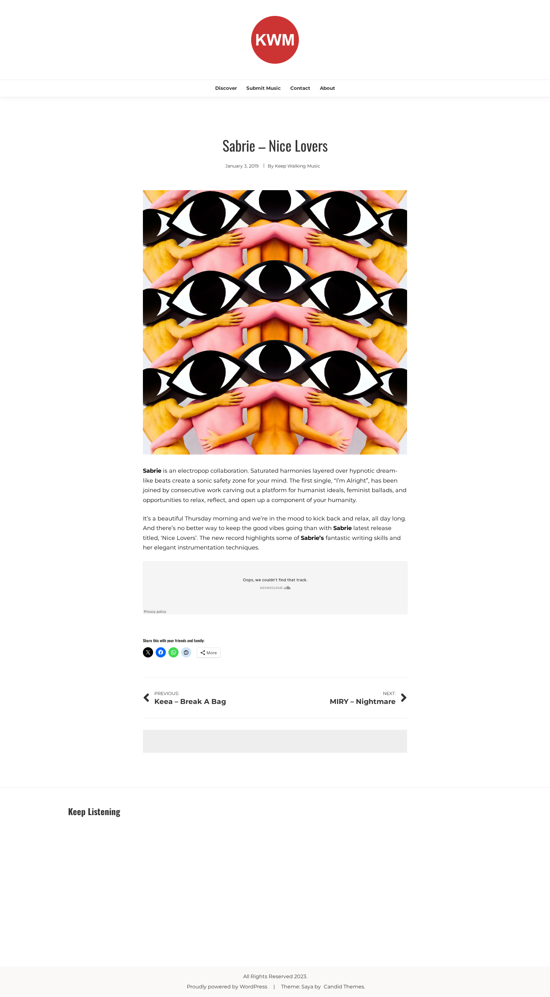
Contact (300, 88)
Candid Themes (344, 987)
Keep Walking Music (297, 166)
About (327, 88)
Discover (226, 88)
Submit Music (263, 88)
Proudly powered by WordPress (228, 987)
